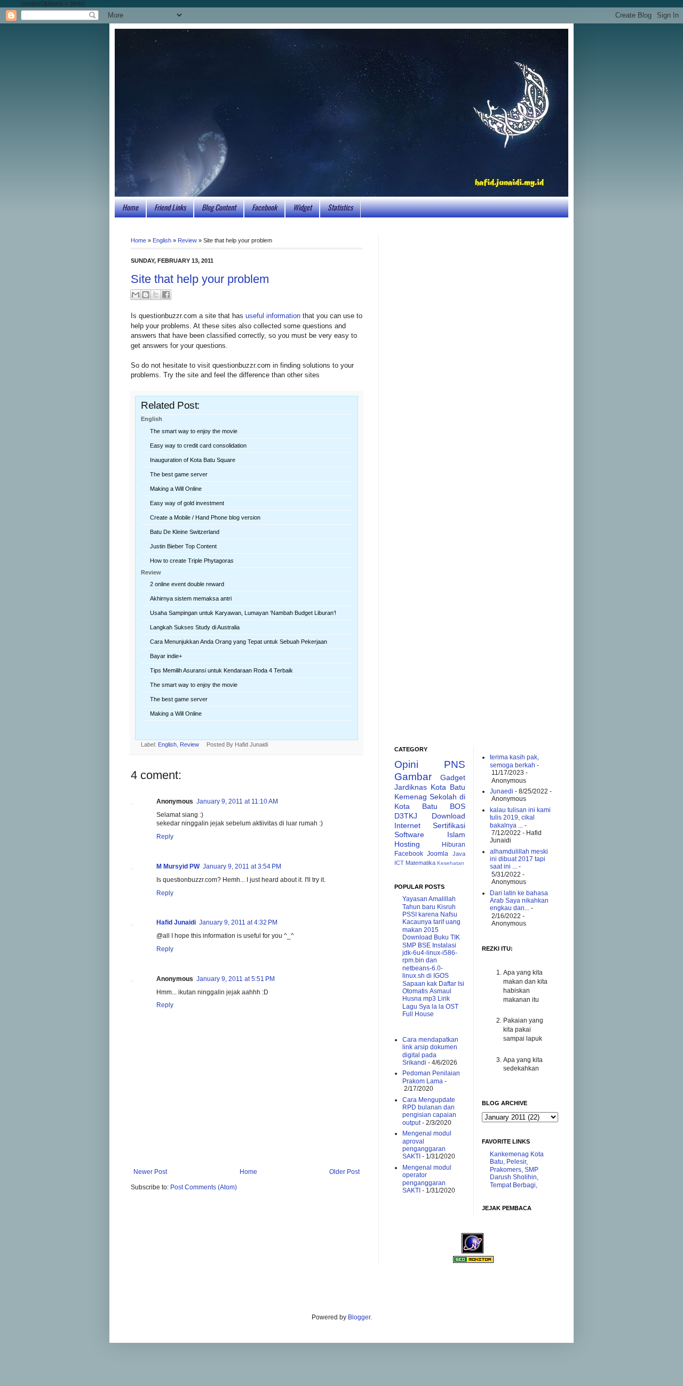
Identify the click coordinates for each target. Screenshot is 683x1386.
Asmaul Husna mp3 (426, 994)
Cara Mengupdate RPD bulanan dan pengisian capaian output (429, 1111)
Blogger (359, 1317)
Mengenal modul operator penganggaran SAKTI (426, 1179)
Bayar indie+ (166, 656)
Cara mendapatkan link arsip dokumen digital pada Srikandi (430, 1051)
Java (458, 853)
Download (448, 816)
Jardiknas (410, 787)
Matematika (420, 863)
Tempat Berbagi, (513, 1185)
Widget (302, 207)
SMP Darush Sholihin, (514, 1173)
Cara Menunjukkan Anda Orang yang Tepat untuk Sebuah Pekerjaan (238, 641)
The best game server (179, 474)
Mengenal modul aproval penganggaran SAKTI (426, 1145)
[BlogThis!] (145, 294)
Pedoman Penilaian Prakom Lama (431, 1076)
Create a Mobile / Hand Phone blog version (205, 517)
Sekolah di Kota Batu (429, 801)
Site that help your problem (200, 279)
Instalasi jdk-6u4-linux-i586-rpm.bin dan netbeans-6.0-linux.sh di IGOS (429, 961)
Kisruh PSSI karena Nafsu (429, 910)
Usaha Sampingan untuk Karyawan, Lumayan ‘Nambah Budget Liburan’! (243, 613)
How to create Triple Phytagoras (192, 560)
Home (130, 207)
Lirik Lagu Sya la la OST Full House (430, 1006)
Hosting (407, 844)
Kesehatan (450, 863)
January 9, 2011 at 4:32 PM (238, 922)
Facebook (264, 207)
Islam (456, 834)
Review (187, 240)
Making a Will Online (176, 488)
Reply (164, 836)
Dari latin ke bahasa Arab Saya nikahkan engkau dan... (519, 900)
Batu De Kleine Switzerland (184, 532)
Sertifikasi (449, 825)
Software (409, 834)
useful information (272, 316)
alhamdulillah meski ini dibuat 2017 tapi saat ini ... (519, 859)
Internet (407, 825)
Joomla (437, 853)
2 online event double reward (187, 584)
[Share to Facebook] (166, 294)
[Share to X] (155, 294)
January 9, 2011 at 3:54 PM (242, 866)
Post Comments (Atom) (203, 1187)
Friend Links (170, 207)
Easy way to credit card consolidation (198, 445)
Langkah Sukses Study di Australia (195, 627)
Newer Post (150, 1172)
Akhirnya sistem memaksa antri (191, 598)
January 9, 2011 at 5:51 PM (235, 979)
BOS (457, 806)
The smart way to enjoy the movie (193, 431)
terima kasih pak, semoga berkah (514, 760)
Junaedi (501, 791)
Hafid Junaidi (176, 922)
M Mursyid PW (178, 866)
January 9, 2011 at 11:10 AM (237, 801)
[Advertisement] (473, 394)
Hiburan (453, 844)
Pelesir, (517, 1161)
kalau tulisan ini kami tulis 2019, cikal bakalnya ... (520, 817)
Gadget (452, 777)
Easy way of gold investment (187, 503)
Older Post (344, 1172)
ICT (399, 863)
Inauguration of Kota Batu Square (192, 460)
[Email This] (135, 294)
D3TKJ (405, 816)
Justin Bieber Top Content (183, 546)
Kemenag (410, 796)
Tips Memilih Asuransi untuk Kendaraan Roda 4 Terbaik (221, 670)
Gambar (413, 776)
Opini (406, 764)
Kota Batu (448, 787)
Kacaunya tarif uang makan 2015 (431, 926)
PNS (454, 764)
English (162, 240)
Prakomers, (506, 1169)
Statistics (340, 207)
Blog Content (219, 207)
